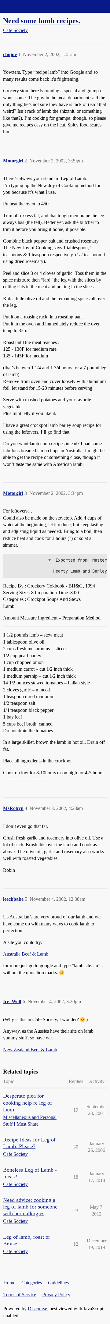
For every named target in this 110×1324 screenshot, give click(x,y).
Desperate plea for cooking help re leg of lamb (27, 1102)
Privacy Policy (56, 1294)
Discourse (37, 1308)
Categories (31, 1282)
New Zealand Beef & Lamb (30, 1049)
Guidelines (58, 1282)
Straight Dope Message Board (32, 6)
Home (9, 1282)
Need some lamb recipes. (41, 20)
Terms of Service (19, 1294)
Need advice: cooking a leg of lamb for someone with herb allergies (30, 1206)
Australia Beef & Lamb (25, 954)
